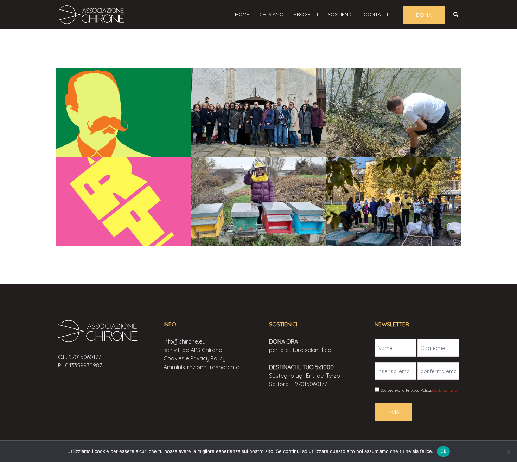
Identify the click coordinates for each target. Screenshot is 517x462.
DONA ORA (283, 341)
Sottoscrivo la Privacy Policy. (419, 390)
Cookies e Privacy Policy (195, 358)
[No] (508, 451)
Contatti (376, 14)
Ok (443, 451)
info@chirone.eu (184, 341)
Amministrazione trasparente (201, 367)
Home (242, 14)
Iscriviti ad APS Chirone (193, 349)
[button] (456, 14)
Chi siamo (271, 14)
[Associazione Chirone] (93, 14)
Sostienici (341, 14)
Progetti (306, 14)
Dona (424, 15)
